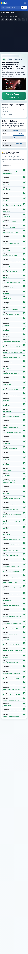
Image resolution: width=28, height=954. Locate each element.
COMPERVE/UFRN (17, 144)
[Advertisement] (14, 37)
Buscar (24, 8)
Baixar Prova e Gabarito (14, 96)
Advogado (15, 130)
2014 (14, 138)
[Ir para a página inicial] (4, 3)
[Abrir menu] (25, 3)
